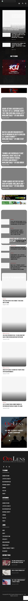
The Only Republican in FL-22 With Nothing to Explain (14, 240)
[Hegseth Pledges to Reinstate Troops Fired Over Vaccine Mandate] (14, 354)
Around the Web (5, 476)
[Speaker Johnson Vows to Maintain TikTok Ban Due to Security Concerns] (5, 248)
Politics (4, 490)
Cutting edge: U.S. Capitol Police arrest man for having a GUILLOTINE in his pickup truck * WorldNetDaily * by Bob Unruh (18, 35)
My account (4, 551)
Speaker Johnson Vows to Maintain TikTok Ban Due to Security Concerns (18, 248)
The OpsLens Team (6, 536)
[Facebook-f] (3, 466)
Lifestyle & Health (6, 479)
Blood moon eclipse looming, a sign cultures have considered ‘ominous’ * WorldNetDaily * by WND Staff (18, 45)
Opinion (4, 487)
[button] (19, 3)
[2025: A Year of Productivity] (6, 572)
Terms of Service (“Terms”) (8, 548)
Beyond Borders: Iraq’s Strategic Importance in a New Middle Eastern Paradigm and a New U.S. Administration (18, 257)
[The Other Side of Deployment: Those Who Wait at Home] (14, 285)
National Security (6, 484)
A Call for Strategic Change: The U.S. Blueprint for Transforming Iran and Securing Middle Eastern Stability (18, 223)
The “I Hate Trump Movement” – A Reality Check (18, 581)
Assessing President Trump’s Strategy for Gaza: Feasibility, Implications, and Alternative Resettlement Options (17, 232)
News (3, 530)
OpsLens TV (4, 539)
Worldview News (6, 542)
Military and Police (6, 482)
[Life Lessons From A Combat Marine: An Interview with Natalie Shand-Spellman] (14, 389)
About (3, 533)
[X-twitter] (6, 466)
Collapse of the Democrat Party (13, 277)
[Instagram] (9, 466)
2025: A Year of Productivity (18, 570)
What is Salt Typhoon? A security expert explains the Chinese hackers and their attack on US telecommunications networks (18, 267)
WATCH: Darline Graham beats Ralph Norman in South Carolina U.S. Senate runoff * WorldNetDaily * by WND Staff (13, 135)
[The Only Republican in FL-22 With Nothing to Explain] (6, 563)
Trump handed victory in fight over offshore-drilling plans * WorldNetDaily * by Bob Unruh (13, 183)
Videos (3, 493)
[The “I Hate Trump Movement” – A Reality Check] (6, 582)
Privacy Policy (5, 545)
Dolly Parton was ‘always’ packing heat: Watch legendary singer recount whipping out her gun (18, 16)
